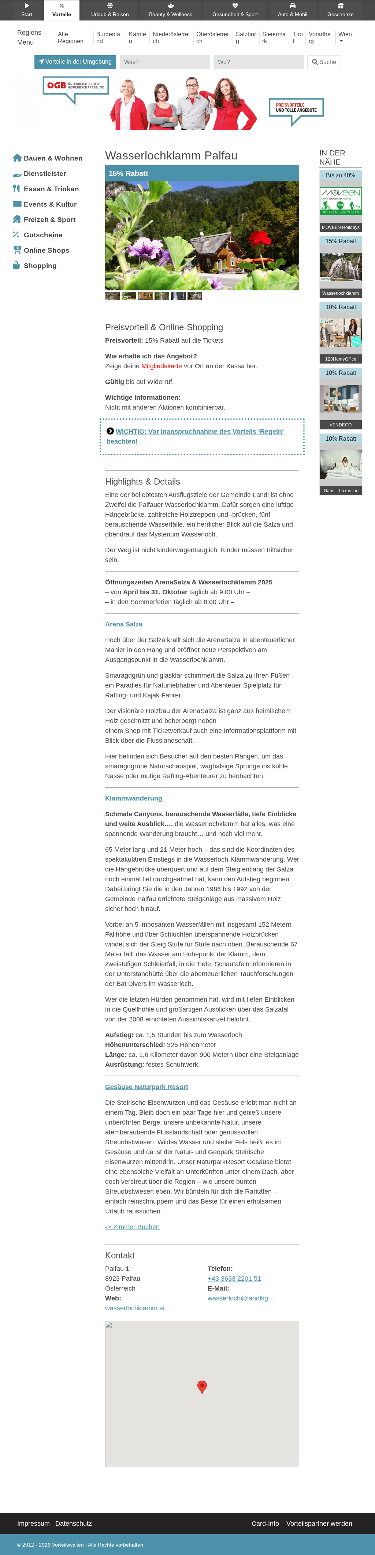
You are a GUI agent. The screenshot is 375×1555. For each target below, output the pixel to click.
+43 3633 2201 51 (234, 1278)
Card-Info (265, 1523)
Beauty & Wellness (170, 14)
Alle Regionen (70, 37)
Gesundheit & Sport (235, 14)
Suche (327, 62)
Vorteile (61, 14)
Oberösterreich (212, 37)
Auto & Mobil (292, 14)
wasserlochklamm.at (135, 1308)
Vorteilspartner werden (319, 1523)
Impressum (33, 1523)
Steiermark (274, 37)
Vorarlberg (320, 37)
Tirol (298, 37)
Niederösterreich (171, 37)
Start (26, 14)
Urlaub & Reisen (110, 14)
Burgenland (108, 37)
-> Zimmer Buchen (132, 1227)
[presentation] (112, 247)
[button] (202, 1387)
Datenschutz (73, 1523)
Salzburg (246, 37)
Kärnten (137, 37)
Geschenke (340, 14)
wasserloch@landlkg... (241, 1298)
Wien (345, 34)
